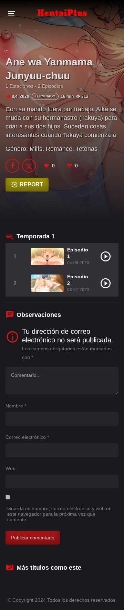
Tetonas (86, 148)
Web (11, 468)
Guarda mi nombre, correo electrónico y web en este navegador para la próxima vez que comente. (59, 514)
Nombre (16, 406)
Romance (59, 148)
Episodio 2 (77, 280)
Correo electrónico (27, 437)
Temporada (36, 236)
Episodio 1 (77, 253)
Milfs (36, 148)
